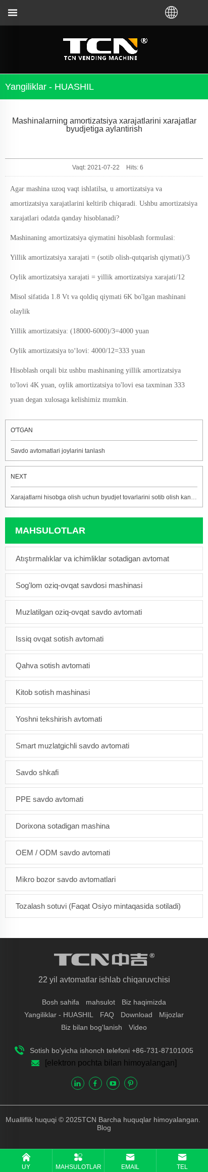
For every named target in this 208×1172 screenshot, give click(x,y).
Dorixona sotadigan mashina (63, 826)
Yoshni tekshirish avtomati (59, 719)
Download (136, 1015)
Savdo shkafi (37, 772)
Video (138, 1027)
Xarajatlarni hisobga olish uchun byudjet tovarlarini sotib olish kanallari (107, 497)
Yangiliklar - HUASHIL (58, 1015)
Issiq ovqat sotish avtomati (59, 638)
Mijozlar (171, 1015)
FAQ (107, 1015)
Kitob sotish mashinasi (53, 692)
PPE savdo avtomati (49, 799)
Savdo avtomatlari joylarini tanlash (58, 450)
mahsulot (100, 1002)
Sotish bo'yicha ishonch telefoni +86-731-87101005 (111, 1050)
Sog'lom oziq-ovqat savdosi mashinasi (79, 585)
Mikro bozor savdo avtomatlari (66, 879)
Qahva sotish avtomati (53, 665)
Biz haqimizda (144, 1002)
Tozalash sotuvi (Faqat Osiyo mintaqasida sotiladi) (98, 906)
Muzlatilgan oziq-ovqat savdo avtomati (79, 612)
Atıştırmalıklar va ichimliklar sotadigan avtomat (92, 558)
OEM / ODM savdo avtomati (63, 852)
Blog (104, 1128)
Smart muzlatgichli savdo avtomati (72, 745)
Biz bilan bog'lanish (91, 1027)
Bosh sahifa (60, 1002)
